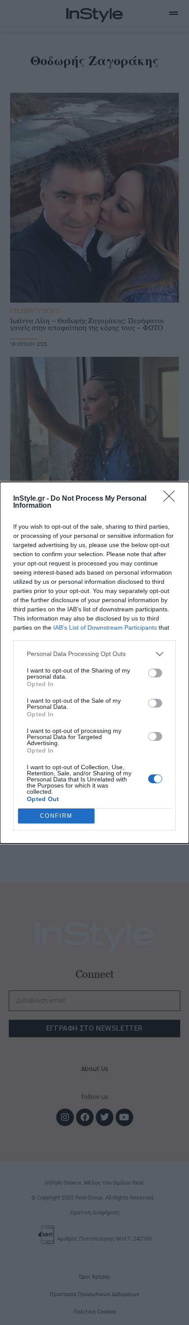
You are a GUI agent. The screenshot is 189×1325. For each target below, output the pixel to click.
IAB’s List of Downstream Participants (105, 627)
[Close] (172, 499)
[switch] (155, 673)
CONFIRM (56, 815)
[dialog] (94, 663)
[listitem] (94, 654)
